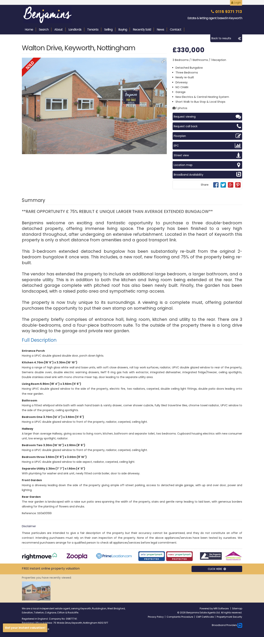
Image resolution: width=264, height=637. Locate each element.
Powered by (207, 608)
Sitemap (237, 608)
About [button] (58, 29)
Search (44, 29)
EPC (176, 146)
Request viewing (185, 117)
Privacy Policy (156, 616)
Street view (181, 155)
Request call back (186, 126)
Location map (183, 165)
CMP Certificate (205, 616)
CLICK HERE (216, 569)
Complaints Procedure (180, 616)
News (160, 29)
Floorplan (180, 136)
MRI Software (221, 608)
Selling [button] (108, 29)
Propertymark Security (229, 616)
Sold (142, 29)
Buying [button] (122, 29)
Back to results (221, 38)
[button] (163, 61)
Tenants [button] (92, 29)
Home (29, 29)
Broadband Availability (188, 175)
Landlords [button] (74, 29)
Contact (175, 29)
